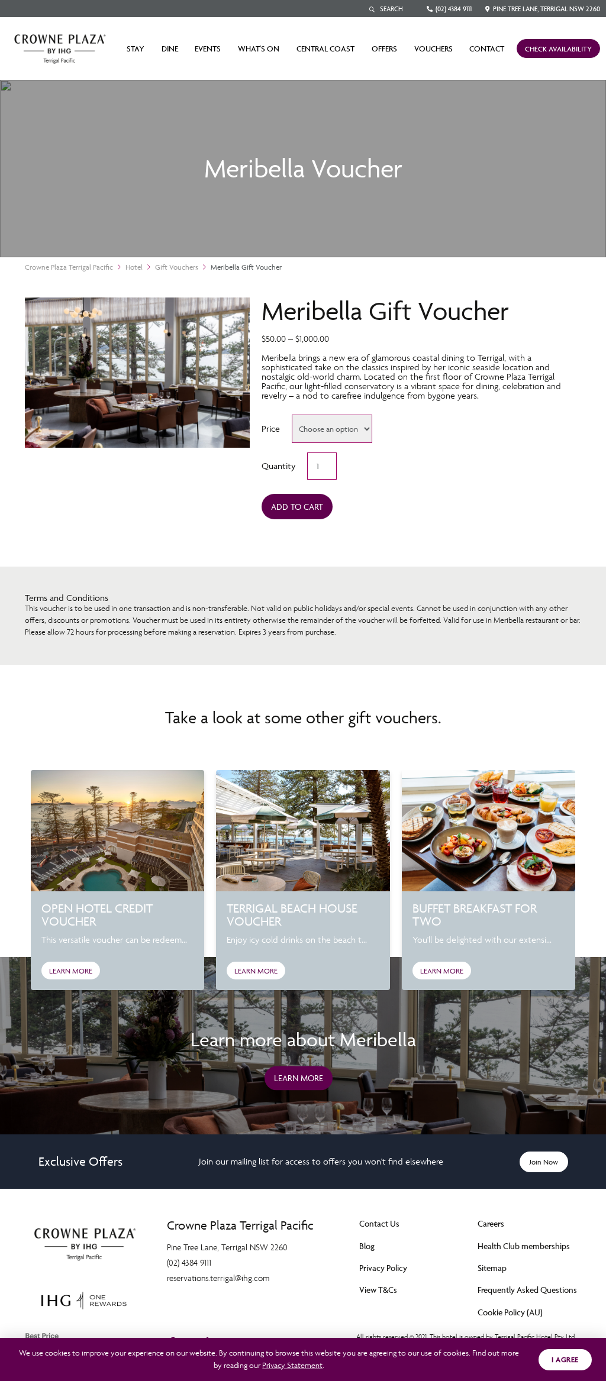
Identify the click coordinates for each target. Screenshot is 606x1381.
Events (208, 48)
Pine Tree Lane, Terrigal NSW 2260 (546, 8)
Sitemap (492, 1268)
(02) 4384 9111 (454, 8)
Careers (491, 1223)
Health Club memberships (524, 1246)
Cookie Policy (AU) (510, 1312)
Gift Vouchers (176, 267)
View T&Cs (378, 1290)
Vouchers (433, 48)
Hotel (134, 267)
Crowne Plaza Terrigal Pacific (69, 267)
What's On (258, 48)
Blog (367, 1246)
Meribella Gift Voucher (246, 267)
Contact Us (379, 1223)
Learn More (298, 1078)
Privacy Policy (383, 1268)
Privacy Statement (292, 1365)
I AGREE (565, 1359)
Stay (135, 48)
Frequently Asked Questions (527, 1290)
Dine (170, 48)
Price (271, 428)
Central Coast (325, 48)
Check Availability (558, 48)
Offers (384, 48)
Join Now (544, 1161)
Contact (486, 48)
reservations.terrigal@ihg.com (218, 1277)
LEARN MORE (70, 970)
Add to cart (297, 507)
